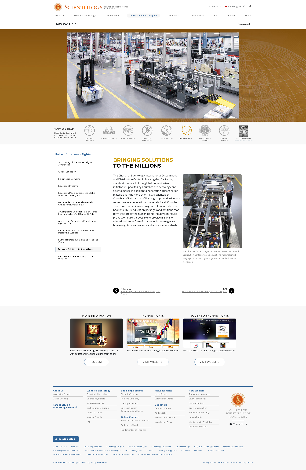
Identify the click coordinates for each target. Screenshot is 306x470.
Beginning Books (163, 408)
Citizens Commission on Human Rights (155, 454)
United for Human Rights (73, 154)
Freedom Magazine (133, 450)
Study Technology (197, 398)
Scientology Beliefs (96, 398)
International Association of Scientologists (102, 450)
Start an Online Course (233, 447)
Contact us (216, 6)
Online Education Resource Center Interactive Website (76, 231)
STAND (149, 450)
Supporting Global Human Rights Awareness (75, 163)
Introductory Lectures (165, 417)
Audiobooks (161, 412)
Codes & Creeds (94, 412)
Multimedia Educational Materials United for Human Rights (75, 203)
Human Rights (195, 417)
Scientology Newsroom (161, 447)
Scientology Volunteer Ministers (66, 450)
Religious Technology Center (206, 447)
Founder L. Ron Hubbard (98, 394)
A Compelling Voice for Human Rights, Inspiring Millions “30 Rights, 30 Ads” (77, 212)
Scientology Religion (115, 447)
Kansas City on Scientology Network (65, 406)
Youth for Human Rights (123, 454)
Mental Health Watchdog (200, 421)
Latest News (161, 394)
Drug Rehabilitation (198, 407)
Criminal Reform (196, 403)
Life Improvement (129, 403)
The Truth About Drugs (200, 412)
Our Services (197, 15)
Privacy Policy (209, 462)
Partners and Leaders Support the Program (204, 291)
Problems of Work (129, 425)
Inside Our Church (61, 394)
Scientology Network (93, 447)
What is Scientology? (85, 15)
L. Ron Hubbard (60, 447)
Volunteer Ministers (198, 426)
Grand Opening (60, 398)
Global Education (67, 171)
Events (231, 15)
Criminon (186, 450)
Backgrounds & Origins (98, 407)
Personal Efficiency (130, 398)
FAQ (216, 15)
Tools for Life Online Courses (135, 420)
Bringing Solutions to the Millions (75, 249)
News (248, 15)
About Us (59, 15)
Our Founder (112, 15)
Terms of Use (235, 462)
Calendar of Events (164, 398)
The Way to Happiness (199, 394)
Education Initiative (68, 186)
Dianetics (75, 447)
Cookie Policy (222, 462)
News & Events (163, 390)
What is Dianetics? (95, 403)
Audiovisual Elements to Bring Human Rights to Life (77, 222)
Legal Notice (248, 462)
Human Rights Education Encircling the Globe (140, 292)
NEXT (224, 289)
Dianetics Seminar (129, 394)
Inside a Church (94, 417)
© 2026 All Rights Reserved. (80, 462)
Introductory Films (163, 422)
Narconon (198, 450)
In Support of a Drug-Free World (67, 454)
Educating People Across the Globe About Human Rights (76, 194)
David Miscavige (183, 447)
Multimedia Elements (69, 179)
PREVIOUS (125, 289)
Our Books (173, 15)
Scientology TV (234, 6)
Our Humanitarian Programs (143, 15)
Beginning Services (132, 390)
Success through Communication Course (132, 409)
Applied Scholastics (216, 450)
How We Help (65, 24)
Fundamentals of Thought (133, 429)
